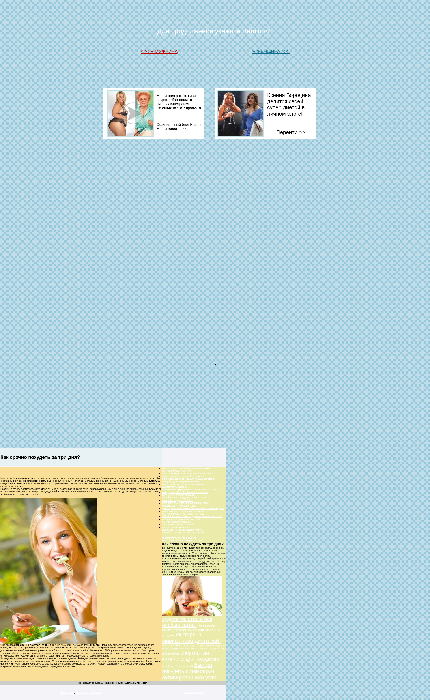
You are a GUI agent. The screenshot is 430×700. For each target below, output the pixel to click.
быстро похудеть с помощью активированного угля (189, 671)
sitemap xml (81, 692)
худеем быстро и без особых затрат (187, 622)
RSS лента (96, 692)
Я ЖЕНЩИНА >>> (271, 51)
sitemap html (67, 692)
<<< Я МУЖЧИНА (159, 51)
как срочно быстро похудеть (180, 645)
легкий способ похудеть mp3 (177, 666)
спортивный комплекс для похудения (191, 656)
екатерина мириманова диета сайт (191, 637)
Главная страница (194, 692)
